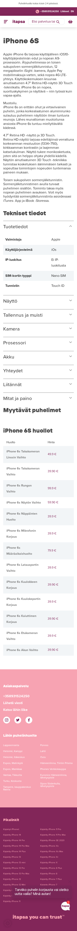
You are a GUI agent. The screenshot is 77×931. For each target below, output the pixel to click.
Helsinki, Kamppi (12, 751)
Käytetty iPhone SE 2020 (52, 840)
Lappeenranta (11, 745)
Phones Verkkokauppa (53, 769)
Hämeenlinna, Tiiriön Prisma (56, 763)
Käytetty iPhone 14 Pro (14, 840)
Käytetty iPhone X (49, 863)
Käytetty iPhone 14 (12, 835)
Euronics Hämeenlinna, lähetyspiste (53, 776)
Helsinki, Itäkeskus (14, 757)
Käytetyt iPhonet (11, 829)
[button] (7, 923)
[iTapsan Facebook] (28, 720)
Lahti (43, 751)
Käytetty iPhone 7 (48, 885)
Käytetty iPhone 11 (11, 901)
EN (72, 11)
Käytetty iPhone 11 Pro (50, 829)
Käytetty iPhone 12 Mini (14, 885)
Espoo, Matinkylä (13, 763)
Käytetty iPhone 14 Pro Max (16, 846)
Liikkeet (65, 11)
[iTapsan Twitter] (17, 720)
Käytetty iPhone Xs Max (51, 851)
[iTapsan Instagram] (6, 720)
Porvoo (44, 745)
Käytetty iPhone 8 (48, 874)
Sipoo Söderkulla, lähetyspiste (50, 784)
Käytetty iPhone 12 (12, 879)
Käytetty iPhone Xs (49, 846)
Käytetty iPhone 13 (12, 857)
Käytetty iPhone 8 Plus (51, 868)
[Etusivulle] (19, 21)
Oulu (43, 757)
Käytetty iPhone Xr (49, 857)
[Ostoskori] (71, 21)
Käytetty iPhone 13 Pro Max (16, 874)
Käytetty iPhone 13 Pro (14, 868)
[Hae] (58, 21)
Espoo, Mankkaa (12, 769)
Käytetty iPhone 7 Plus (51, 879)
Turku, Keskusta (12, 781)
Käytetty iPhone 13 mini (14, 863)
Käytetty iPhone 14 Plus (14, 851)
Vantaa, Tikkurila (12, 775)
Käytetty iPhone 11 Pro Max (53, 835)
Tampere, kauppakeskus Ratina (17, 788)
